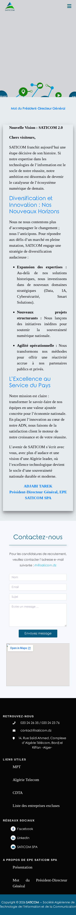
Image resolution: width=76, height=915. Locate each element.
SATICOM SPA (27, 847)
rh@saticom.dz (45, 565)
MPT (17, 767)
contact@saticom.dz (35, 730)
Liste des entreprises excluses (36, 805)
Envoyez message (38, 633)
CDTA (18, 792)
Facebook (25, 829)
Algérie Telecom (26, 780)
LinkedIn (23, 838)
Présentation (22, 867)
